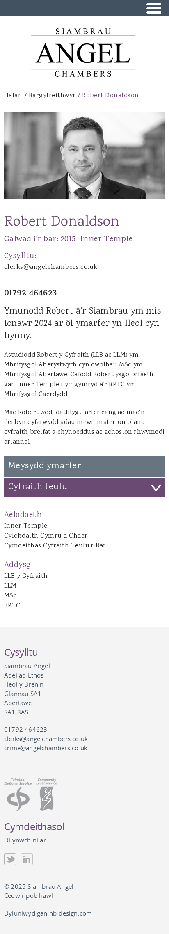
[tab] (84, 487)
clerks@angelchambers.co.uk (50, 267)
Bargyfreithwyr (52, 96)
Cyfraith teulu (37, 487)
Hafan (13, 96)
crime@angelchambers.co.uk (45, 748)
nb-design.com (70, 913)
